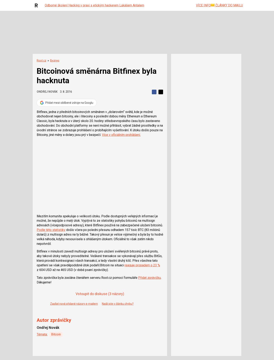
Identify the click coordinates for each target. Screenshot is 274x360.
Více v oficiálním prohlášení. (121, 135)
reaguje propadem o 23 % (142, 265)
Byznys (54, 60)
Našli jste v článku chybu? (118, 303)
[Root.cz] (37, 5)
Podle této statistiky (51, 230)
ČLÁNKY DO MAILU (229, 5)
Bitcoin (56, 334)
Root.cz (41, 60)
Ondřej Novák (47, 91)
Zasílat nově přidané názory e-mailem (74, 303)
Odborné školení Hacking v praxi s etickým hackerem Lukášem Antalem (94, 5)
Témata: (42, 334)
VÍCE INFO (203, 5)
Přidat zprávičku (149, 278)
